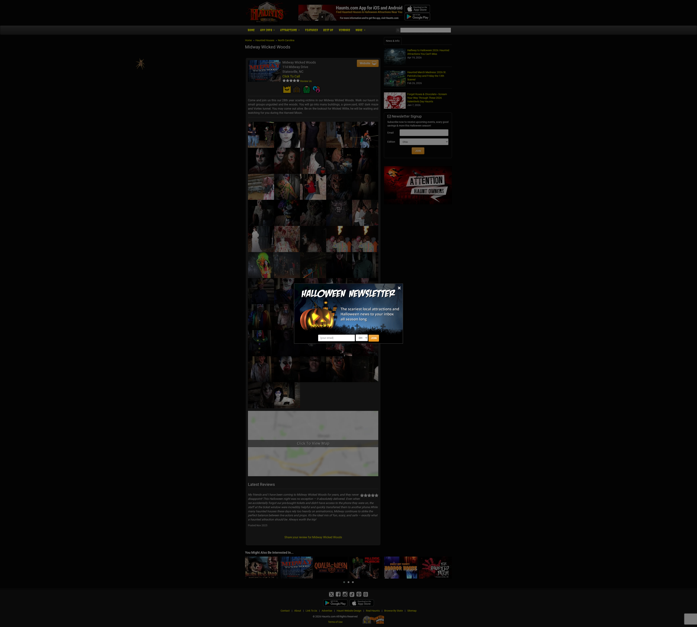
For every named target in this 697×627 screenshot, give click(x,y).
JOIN (374, 338)
